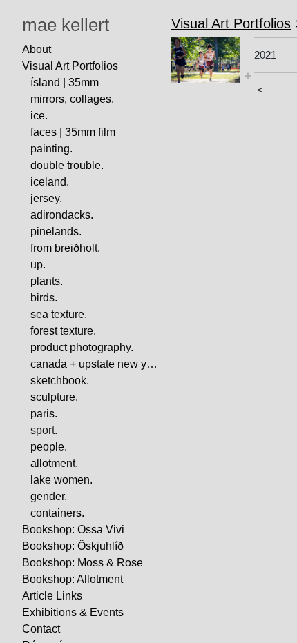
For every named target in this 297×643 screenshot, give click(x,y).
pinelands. (56, 231)
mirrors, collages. (72, 99)
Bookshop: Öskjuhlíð (73, 546)
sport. (43, 430)
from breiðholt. (65, 248)
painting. (51, 149)
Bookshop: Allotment (72, 579)
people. (48, 447)
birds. (43, 298)
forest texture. (63, 331)
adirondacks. (61, 215)
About (36, 49)
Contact (41, 629)
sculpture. (54, 397)
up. (38, 264)
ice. (39, 115)
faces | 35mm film (72, 132)
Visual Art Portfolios (70, 66)
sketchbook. (59, 380)
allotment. (54, 463)
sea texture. (58, 314)
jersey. (46, 198)
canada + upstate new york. (95, 364)
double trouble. (67, 165)
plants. (46, 281)
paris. (43, 413)
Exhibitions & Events (73, 612)
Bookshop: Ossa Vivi (73, 529)
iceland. (49, 182)
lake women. (61, 480)
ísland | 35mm (64, 82)
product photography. (81, 347)
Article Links (52, 596)
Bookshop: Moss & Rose (82, 562)
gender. (48, 496)
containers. (57, 513)
